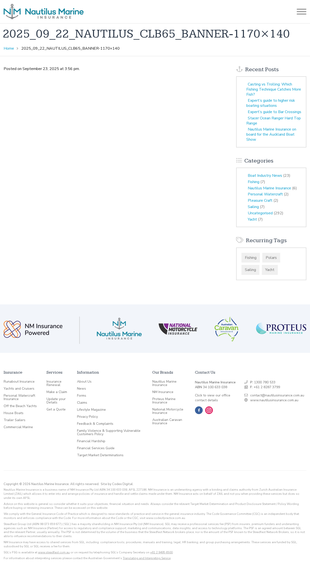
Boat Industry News (265, 175)
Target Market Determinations (100, 455)
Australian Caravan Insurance (167, 421)
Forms (81, 395)
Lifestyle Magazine (91, 409)
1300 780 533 (264, 382)
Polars (271, 257)
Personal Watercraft (265, 194)
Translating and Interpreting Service (146, 558)
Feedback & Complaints (95, 423)
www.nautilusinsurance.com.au (274, 400)
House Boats (13, 413)
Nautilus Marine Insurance (269, 188)
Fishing (253, 182)
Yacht (252, 219)
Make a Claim (56, 392)
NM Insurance (162, 392)
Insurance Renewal (54, 383)
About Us (84, 381)
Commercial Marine (18, 427)
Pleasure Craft (260, 200)
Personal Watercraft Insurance (19, 397)
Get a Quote (56, 409)
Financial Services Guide (96, 448)
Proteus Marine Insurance (164, 400)
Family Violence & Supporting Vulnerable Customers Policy (108, 432)
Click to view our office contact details (212, 397)
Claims (82, 402)
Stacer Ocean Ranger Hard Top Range (273, 121)
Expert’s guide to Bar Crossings (274, 112)
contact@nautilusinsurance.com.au (277, 395)
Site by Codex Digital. (117, 484)
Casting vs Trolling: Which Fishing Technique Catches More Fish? (273, 89)
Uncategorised (260, 213)
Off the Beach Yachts (20, 406)
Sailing (253, 206)
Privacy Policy (87, 416)
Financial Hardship (91, 441)
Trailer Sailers (14, 420)
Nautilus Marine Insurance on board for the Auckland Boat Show (271, 134)
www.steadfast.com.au (54, 552)
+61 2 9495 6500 (161, 552)
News (81, 388)
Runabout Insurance (19, 381)
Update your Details (56, 400)
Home (9, 48)
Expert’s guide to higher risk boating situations (270, 103)
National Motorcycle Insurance (167, 411)
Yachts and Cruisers (19, 388)
